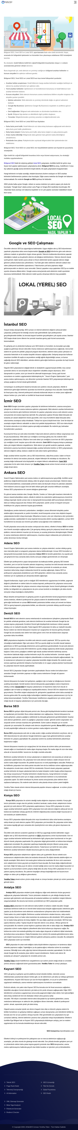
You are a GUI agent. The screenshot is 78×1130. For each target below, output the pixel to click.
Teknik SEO (10, 1082)
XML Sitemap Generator (15, 1101)
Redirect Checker (12, 1112)
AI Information (11, 1093)
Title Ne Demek (48, 1086)
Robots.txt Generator (13, 1109)
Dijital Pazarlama (49, 1090)
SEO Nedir (47, 1093)
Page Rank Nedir (12, 1086)
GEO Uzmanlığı (48, 1082)
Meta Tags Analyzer (13, 1105)
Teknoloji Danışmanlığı (14, 1090)
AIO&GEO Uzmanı (32, 1127)
